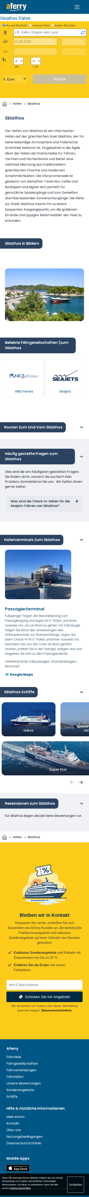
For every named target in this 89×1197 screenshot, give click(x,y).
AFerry (12, 1048)
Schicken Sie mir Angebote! (47, 997)
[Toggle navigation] (77, 7)
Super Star (58, 769)
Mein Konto (15, 1116)
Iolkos (29, 730)
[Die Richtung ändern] (83, 33)
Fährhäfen (14, 1076)
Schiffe (12, 1096)
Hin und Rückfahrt (16, 25)
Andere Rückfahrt (65, 25)
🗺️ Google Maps (19, 674)
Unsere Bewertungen (23, 1083)
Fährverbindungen (21, 1070)
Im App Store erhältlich (18, 1168)
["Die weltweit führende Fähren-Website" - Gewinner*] (16, 7)
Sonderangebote (20, 1090)
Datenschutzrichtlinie (56, 1010)
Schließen (75, 1184)
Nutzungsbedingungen (24, 1136)
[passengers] (71, 782)
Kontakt (12, 1123)
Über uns (13, 1130)
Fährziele (13, 1057)
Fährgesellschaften (22, 1063)
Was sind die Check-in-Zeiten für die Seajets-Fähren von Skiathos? (40, 503)
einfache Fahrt (41, 25)
